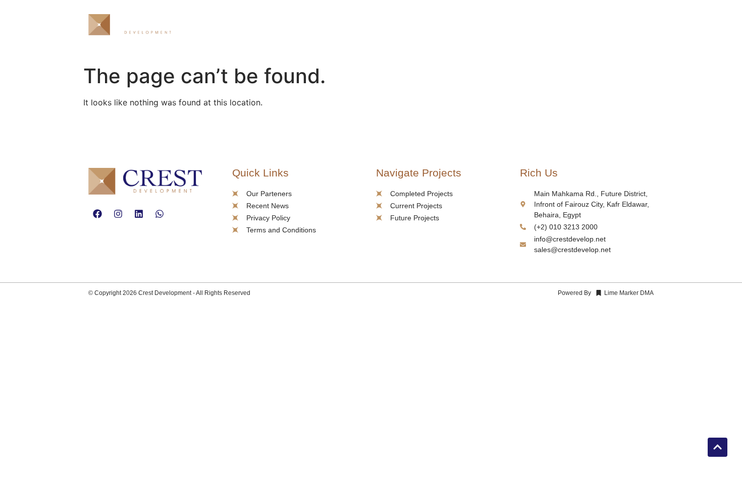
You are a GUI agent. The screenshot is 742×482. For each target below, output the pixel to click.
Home (415, 26)
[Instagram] (118, 214)
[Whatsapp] (159, 214)
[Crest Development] (133, 26)
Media (565, 26)
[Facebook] (97, 214)
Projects (507, 26)
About (456, 26)
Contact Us (619, 26)
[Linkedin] (139, 214)
